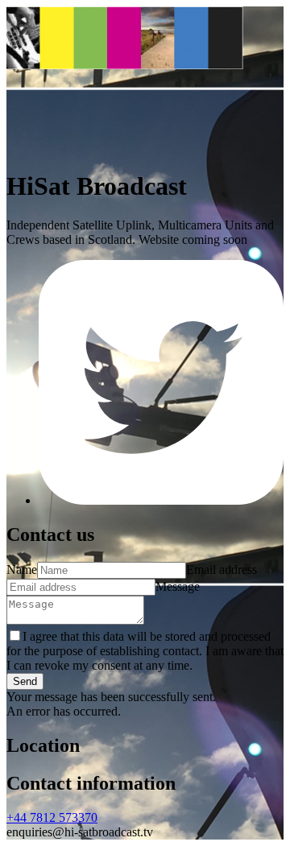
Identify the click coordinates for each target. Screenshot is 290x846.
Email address (221, 569)
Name (21, 569)
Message (177, 586)
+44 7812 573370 (51, 817)
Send (25, 681)
